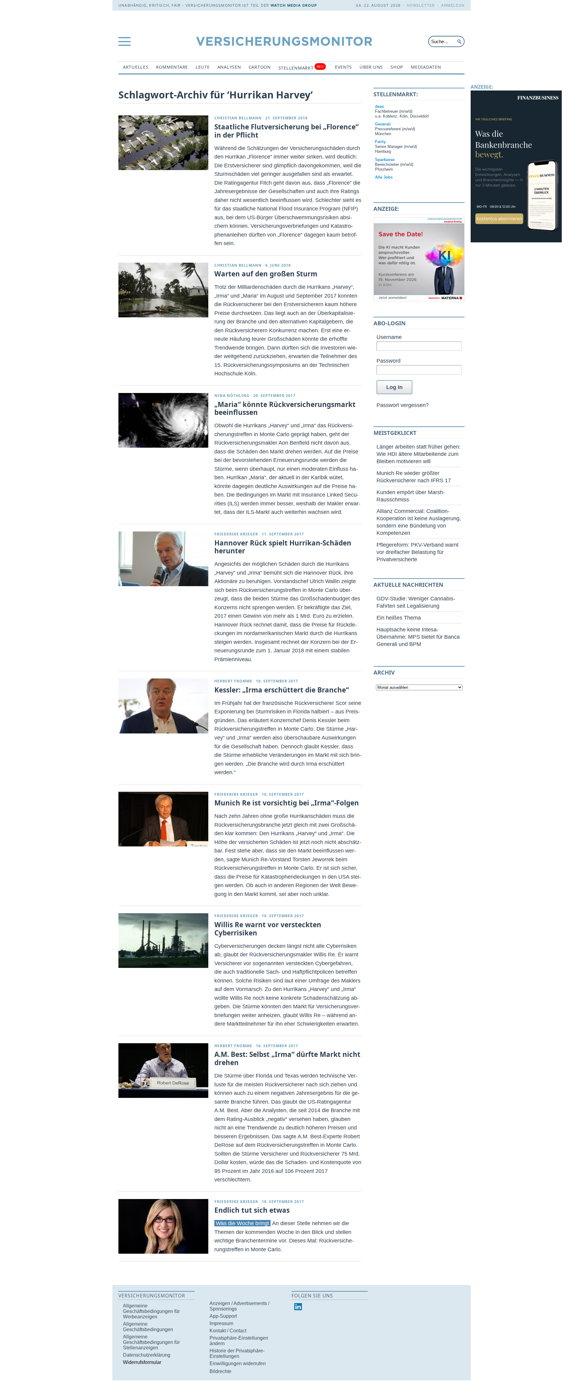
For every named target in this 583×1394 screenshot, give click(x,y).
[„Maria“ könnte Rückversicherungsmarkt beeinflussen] (163, 420)
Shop (396, 67)
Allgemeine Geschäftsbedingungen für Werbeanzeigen (151, 1311)
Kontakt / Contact (228, 1330)
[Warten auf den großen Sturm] (163, 290)
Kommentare (172, 67)
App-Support (223, 1316)
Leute (203, 67)
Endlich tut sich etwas (252, 1210)
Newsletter (421, 5)
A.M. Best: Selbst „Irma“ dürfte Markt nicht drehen (287, 1058)
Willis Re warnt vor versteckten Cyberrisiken (267, 929)
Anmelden (453, 5)
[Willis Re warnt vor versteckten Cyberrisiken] (163, 940)
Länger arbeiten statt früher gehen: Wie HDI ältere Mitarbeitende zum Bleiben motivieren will (419, 453)
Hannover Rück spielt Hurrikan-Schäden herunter (282, 547)
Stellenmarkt (301, 67)
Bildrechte (220, 1371)
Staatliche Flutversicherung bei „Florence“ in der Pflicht (286, 131)
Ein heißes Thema (399, 617)
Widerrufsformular (142, 1362)
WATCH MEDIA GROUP (294, 5)
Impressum (221, 1323)
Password (389, 360)
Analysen (229, 67)
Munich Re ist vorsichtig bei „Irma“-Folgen (286, 803)
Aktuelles (135, 67)
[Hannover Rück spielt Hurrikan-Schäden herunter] (163, 558)
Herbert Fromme (233, 681)
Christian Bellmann (238, 118)
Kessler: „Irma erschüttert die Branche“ (281, 690)
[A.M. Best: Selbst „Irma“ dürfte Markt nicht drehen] (163, 1070)
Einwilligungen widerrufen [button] (238, 1363)
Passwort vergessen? (403, 405)
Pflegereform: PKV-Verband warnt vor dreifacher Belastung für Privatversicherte (418, 552)
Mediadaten (426, 67)
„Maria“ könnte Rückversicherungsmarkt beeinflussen (285, 408)
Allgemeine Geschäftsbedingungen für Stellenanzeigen (151, 1342)
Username (389, 337)
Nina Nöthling (232, 395)
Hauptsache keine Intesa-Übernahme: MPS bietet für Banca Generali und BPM (418, 636)
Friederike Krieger (236, 534)
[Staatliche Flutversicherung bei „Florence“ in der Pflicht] (163, 142)
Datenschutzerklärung (146, 1355)
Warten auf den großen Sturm (265, 273)
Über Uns (371, 67)
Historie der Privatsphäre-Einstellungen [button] (237, 1353)
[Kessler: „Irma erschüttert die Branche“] (163, 705)
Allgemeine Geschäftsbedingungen (148, 1326)
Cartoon (260, 67)
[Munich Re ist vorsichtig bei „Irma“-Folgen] (163, 819)
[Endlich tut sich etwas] (163, 1226)
